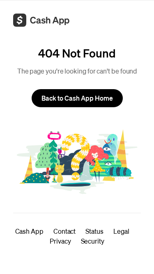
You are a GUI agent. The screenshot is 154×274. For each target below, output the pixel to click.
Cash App (29, 231)
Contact (64, 231)
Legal (121, 231)
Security (92, 241)
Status (94, 231)
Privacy (60, 241)
